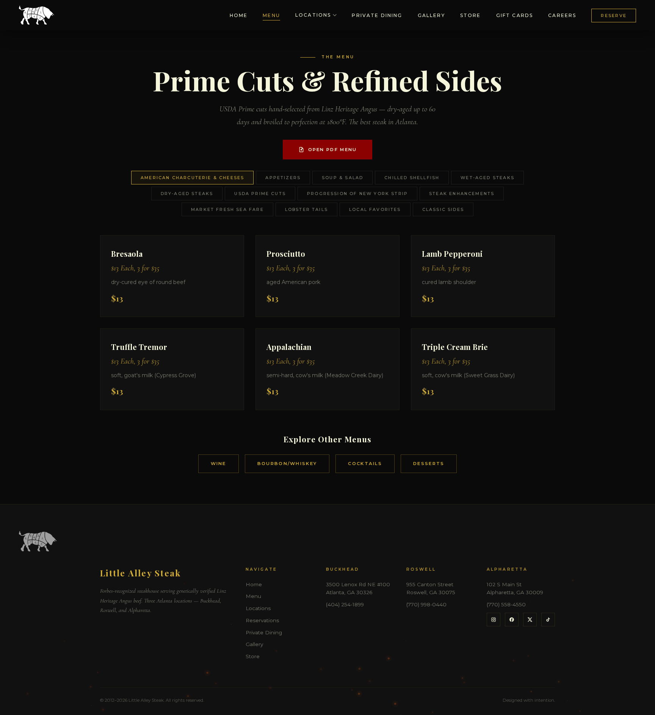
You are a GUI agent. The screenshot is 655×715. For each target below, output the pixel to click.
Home (239, 15)
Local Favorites (375, 209)
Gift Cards (514, 15)
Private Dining (377, 15)
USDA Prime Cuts (260, 193)
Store (470, 15)
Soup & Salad (342, 177)
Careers (562, 15)
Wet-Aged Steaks (487, 177)
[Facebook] (512, 619)
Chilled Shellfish (411, 177)
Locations (313, 15)
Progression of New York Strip (357, 193)
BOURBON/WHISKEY (287, 463)
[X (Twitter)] (530, 619)
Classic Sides (443, 209)
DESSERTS (428, 463)
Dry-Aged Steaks (187, 193)
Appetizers (283, 177)
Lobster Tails (306, 209)
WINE (218, 463)
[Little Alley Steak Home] (36, 15)
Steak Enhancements (461, 193)
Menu (271, 15)
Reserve (614, 15)
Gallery (431, 15)
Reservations (262, 620)
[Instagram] (493, 619)
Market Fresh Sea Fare (227, 209)
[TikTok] (548, 619)
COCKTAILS (365, 463)
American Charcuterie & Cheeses (192, 177)
